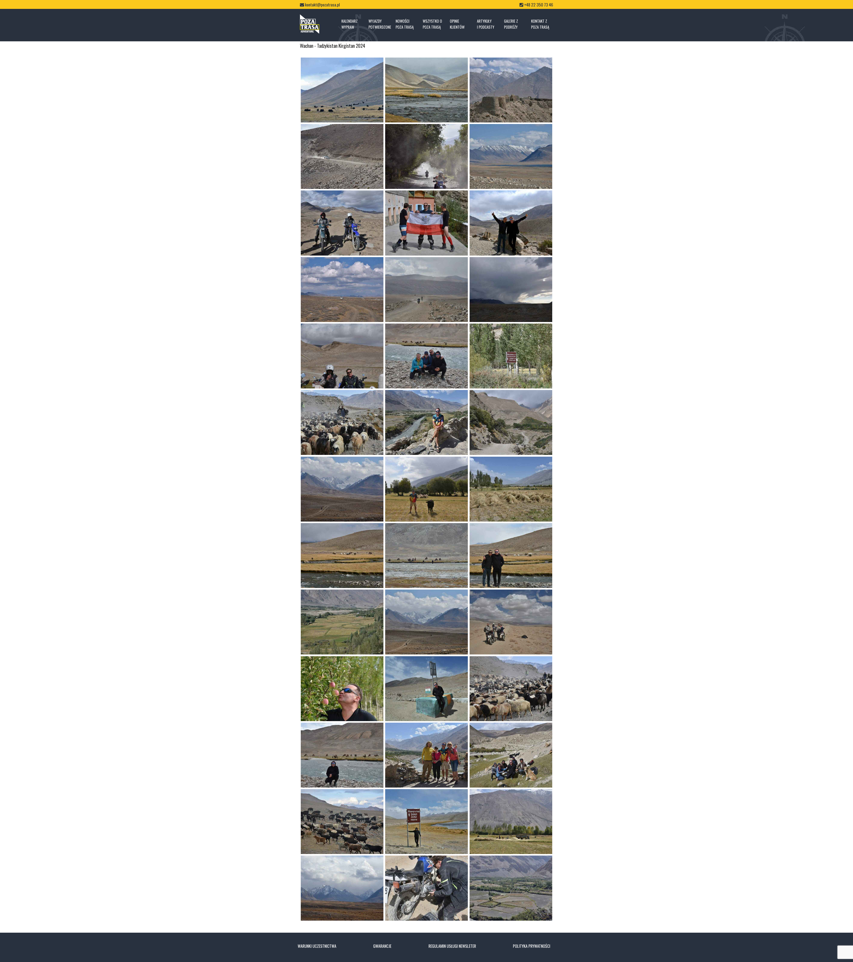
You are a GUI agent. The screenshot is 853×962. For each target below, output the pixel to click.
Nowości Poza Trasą (405, 24)
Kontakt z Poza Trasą (540, 24)
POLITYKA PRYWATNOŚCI (531, 946)
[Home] (309, 24)
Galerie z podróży (511, 24)
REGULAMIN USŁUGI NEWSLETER (452, 946)
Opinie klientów (457, 24)
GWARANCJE (382, 946)
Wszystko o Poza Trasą (432, 24)
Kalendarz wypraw (349, 24)
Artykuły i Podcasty (485, 24)
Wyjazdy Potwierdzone (380, 24)
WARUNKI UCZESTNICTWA (317, 946)
